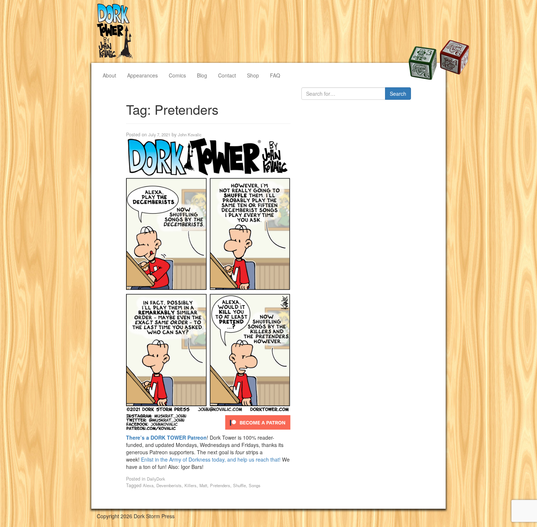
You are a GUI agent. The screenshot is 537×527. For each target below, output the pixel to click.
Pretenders (220, 485)
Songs (254, 485)
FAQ (275, 75)
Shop (253, 75)
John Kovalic (190, 134)
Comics (177, 75)
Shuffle (239, 485)
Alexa (148, 485)
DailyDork (156, 479)
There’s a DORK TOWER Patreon (166, 437)
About (109, 75)
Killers (190, 485)
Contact (227, 75)
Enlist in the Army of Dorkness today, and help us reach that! (211, 459)
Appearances (142, 75)
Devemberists (169, 485)
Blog (202, 75)
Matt (203, 485)
